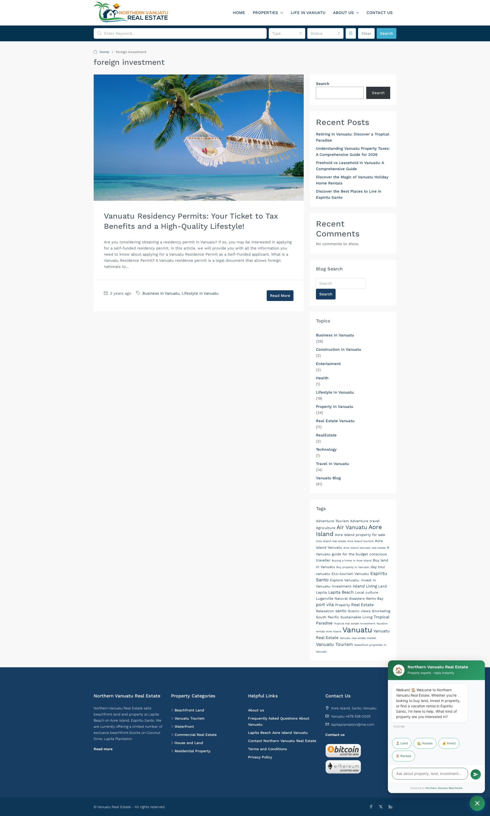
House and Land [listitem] (189, 743)
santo (341, 610)
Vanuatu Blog (328, 478)
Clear (366, 33)
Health (322, 378)
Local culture (366, 592)
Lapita (321, 592)
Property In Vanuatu (334, 406)
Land (382, 586)
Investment (341, 586)
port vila (325, 604)
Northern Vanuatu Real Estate (444, 787)
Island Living (365, 586)
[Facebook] (372, 807)
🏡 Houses (425, 743)
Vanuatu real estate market (358, 638)
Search (386, 33)
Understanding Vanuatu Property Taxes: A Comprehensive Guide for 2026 (353, 151)
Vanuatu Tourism (334, 644)
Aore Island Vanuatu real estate (365, 547)
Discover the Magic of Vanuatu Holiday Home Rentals (352, 180)
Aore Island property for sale (360, 535)
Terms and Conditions (267, 749)
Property (342, 605)
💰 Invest (449, 743)
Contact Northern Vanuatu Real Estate (282, 741)
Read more (103, 749)
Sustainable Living (356, 617)
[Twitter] (382, 807)
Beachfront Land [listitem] (189, 710)
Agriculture (325, 528)
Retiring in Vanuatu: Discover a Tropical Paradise (352, 137)
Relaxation (325, 611)
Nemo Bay (374, 598)
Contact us (335, 735)
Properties (265, 12)
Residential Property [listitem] (192, 751)
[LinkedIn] (391, 807)
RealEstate (326, 435)
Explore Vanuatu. (345, 580)
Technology (326, 449)
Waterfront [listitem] (184, 726)
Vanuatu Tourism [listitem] (189, 718)
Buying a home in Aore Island (352, 560)
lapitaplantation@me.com (352, 724)
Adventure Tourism (332, 521)
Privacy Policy (260, 757)
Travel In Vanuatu (332, 463)
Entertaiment (328, 363)
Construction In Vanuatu (338, 349)
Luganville (324, 598)
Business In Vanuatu (160, 293)
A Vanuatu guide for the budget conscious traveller (352, 553)
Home (239, 12)
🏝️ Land (402, 743)
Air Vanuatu (352, 527)
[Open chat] (477, 803)
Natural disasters (350, 598)
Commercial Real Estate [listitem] (196, 735)
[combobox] (287, 33)
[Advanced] (351, 33)
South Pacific (327, 617)
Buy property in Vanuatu (352, 567)
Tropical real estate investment (354, 623)
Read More (280, 295)
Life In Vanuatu (308, 12)
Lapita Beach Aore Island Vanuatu (278, 733)
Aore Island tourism (360, 541)
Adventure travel (364, 521)
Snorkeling (381, 611)
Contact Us (379, 12)
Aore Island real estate (331, 541)
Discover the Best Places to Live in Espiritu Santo (348, 194)
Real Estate (362, 604)
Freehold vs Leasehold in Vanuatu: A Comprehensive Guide (350, 165)
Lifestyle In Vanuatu (200, 293)
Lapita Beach (341, 592)
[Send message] (476, 774)
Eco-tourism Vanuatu (350, 574)
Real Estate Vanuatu (335, 421)
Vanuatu (357, 629)
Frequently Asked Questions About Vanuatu (278, 721)
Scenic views (359, 611)
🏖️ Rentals (403, 756)
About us (343, 12)
